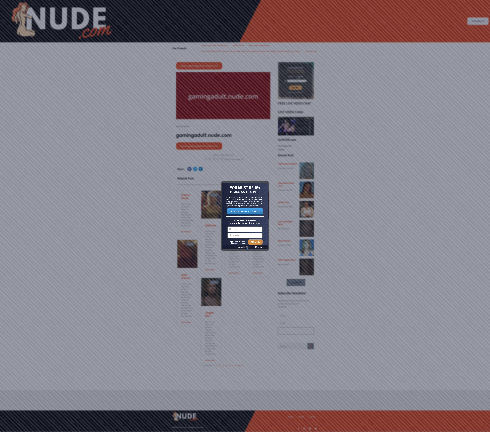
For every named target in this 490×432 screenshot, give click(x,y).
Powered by (241, 247)
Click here (234, 243)
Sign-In (256, 242)
